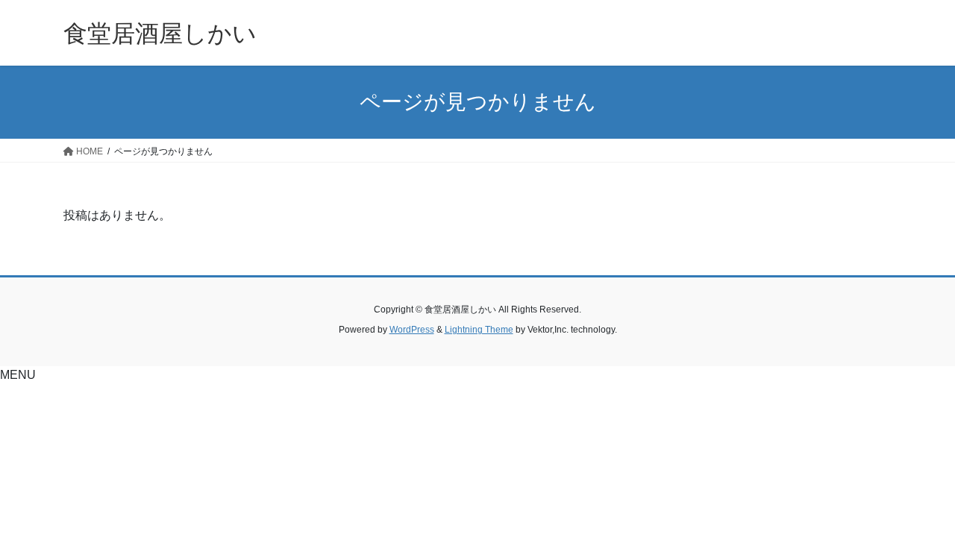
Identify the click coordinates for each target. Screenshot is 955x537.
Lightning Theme (479, 329)
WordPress (411, 329)
